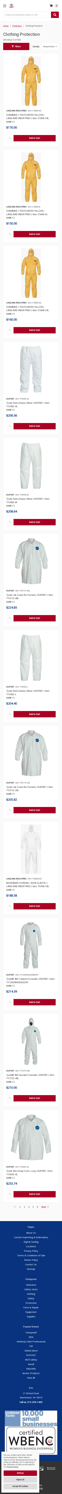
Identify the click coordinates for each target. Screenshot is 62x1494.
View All (31, 1377)
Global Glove (31, 1350)
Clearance (31, 1284)
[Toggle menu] (4, 6)
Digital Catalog (31, 1241)
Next (43, 1207)
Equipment (31, 1311)
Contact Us (31, 1264)
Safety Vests (31, 1289)
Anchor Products (31, 1373)
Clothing (31, 1293)
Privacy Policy (31, 1250)
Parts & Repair (31, 1307)
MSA (31, 1336)
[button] (16, 46)
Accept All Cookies (20, 1486)
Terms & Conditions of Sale (31, 1255)
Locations (31, 1246)
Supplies (31, 1316)
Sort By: (36, 46)
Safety (31, 1298)
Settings (20, 1473)
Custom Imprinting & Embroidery (31, 1237)
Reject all (20, 1480)
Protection (31, 1302)
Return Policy (31, 1259)
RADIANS (31, 1368)
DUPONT (31, 1355)
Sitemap (31, 1268)
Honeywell (31, 1332)
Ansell (31, 1364)
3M (31, 1346)
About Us (31, 1232)
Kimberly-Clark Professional (31, 1341)
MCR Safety (31, 1359)
